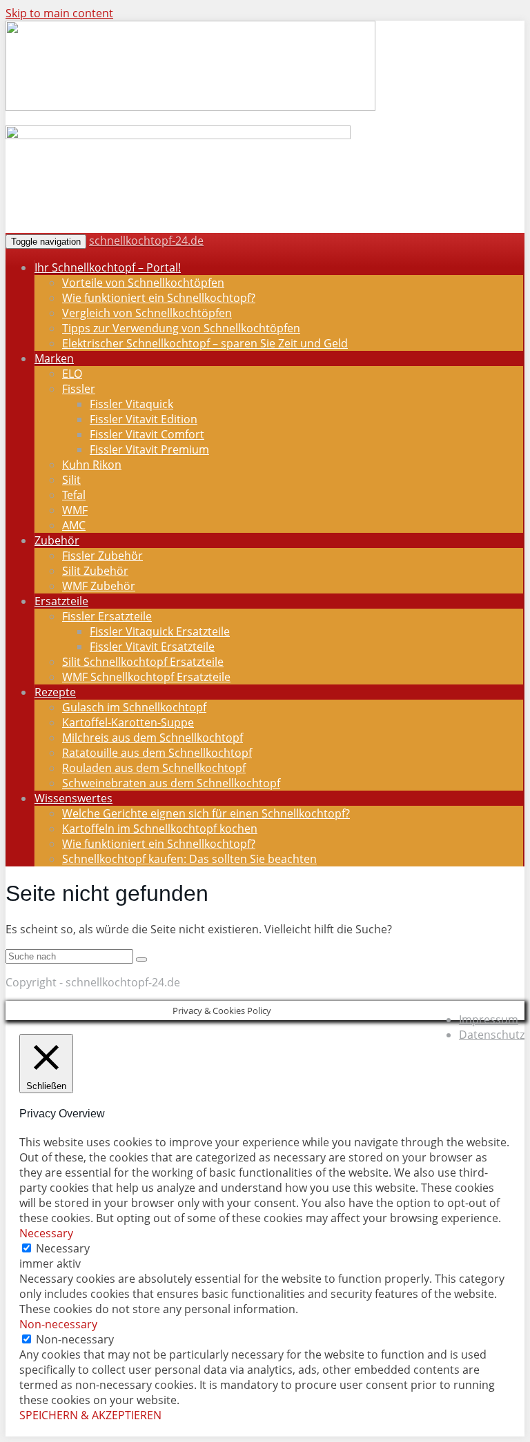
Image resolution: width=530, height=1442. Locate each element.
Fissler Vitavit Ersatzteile (152, 646)
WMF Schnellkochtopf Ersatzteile (146, 676)
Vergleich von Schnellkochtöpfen (147, 313)
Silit (71, 479)
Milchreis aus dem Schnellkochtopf (152, 737)
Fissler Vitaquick (131, 404)
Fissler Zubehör (102, 555)
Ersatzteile (61, 601)
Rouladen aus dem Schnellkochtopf (154, 767)
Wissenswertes (73, 798)
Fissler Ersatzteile (107, 616)
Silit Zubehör (95, 570)
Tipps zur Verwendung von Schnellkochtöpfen (181, 328)
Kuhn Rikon (91, 464)
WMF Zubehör (98, 585)
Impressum (488, 1019)
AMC (74, 525)
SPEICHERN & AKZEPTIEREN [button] (90, 1415)
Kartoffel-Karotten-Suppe (128, 722)
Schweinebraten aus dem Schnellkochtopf (171, 783)
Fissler (78, 388)
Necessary (63, 1248)
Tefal (74, 494)
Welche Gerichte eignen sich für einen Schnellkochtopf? (206, 813)
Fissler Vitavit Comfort (147, 434)
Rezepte (55, 692)
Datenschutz (491, 1034)
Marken (54, 358)
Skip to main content (59, 13)
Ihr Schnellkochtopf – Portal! (108, 267)
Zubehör (57, 540)
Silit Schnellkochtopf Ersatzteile (143, 661)
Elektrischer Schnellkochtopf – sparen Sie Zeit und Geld (205, 343)
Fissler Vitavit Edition (143, 419)
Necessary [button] (46, 1233)
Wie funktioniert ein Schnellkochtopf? (158, 297)
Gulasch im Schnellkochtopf (134, 707)
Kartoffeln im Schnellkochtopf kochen (159, 828)
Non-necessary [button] (58, 1324)
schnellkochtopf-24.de (146, 240)
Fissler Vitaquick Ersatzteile (160, 631)
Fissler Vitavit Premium (149, 449)
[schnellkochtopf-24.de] (190, 107)
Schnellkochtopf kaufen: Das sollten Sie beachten (189, 858)
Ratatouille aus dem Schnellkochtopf (157, 752)
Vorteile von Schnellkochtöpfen (143, 282)
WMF (75, 510)
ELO (72, 373)
